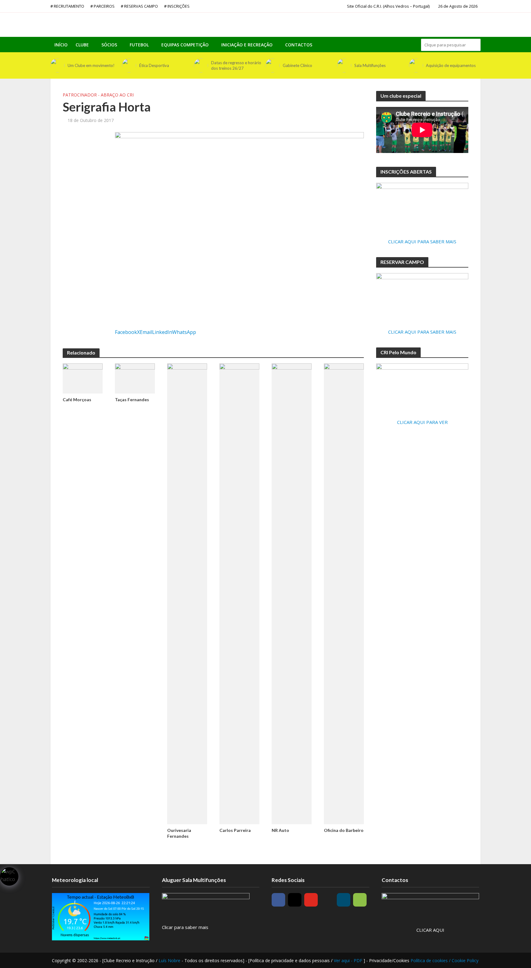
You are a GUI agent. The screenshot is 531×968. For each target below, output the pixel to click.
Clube (82, 45)
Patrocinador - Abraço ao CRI (98, 95)
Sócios (109, 45)
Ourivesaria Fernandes (179, 833)
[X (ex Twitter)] (327, 900)
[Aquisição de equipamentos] (416, 65)
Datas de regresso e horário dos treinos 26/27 (236, 65)
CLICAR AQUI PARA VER (422, 422)
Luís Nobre (170, 960)
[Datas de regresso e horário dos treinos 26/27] (201, 65)
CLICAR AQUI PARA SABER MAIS (422, 241)
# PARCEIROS (102, 6)
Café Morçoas (77, 399)
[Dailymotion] (343, 900)
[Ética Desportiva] (129, 65)
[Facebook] (278, 900)
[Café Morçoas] (83, 377)
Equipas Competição (185, 45)
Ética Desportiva (154, 65)
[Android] (360, 900)
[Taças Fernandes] (135, 377)
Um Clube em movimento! (91, 65)
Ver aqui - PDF (349, 960)
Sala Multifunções (370, 65)
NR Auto (280, 830)
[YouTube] (311, 900)
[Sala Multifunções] (344, 65)
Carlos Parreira (235, 830)
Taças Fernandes (132, 399)
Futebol (139, 45)
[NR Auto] (292, 593)
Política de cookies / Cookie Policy (444, 960)
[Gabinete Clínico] (273, 65)
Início (61, 45)
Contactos (298, 45)
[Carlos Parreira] (239, 593)
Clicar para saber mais (185, 927)
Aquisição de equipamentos (451, 65)
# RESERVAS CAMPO (139, 6)
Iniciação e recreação (247, 45)
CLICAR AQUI (430, 930)
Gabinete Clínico (297, 65)
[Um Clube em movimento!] (57, 65)
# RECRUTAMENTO (67, 6)
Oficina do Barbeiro (344, 830)
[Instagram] (294, 900)
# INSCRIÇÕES (177, 6)
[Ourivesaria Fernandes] (187, 593)
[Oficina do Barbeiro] (344, 593)
